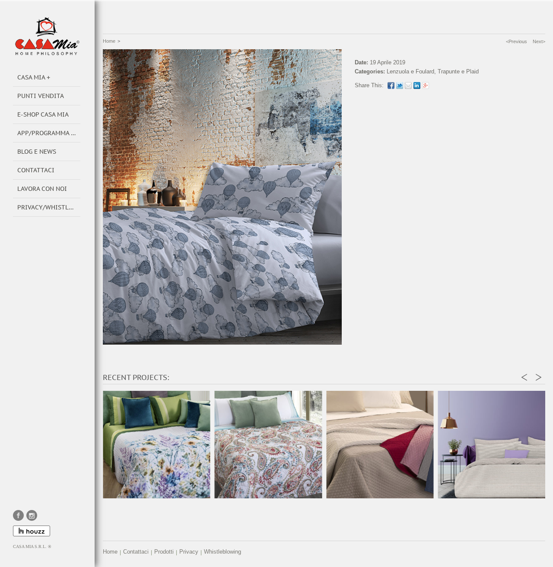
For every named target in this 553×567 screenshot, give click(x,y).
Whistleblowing (222, 551)
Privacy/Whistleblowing (48, 207)
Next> (539, 41)
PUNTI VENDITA (40, 96)
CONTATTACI (35, 170)
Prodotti (164, 551)
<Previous (516, 41)
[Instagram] (31, 515)
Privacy (188, 551)
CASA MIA (31, 77)
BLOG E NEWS (36, 151)
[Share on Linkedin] (416, 85)
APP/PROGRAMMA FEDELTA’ (48, 133)
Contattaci (136, 551)
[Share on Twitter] (399, 85)
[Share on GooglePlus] (425, 85)
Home (109, 41)
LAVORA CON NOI (42, 189)
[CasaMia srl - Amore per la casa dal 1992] (47, 36)
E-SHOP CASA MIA (43, 114)
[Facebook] (18, 515)
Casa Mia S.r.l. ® (32, 546)
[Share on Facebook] (391, 85)
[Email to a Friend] (408, 85)
